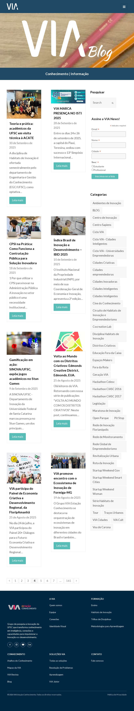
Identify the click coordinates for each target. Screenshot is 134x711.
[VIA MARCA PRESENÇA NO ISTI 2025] (68, 96)
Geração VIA (100, 374)
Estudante (99, 166)
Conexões (54, 619)
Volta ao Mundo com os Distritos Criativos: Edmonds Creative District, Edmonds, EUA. (68, 365)
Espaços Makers (102, 360)
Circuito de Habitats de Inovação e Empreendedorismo (107, 315)
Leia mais (17, 200)
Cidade (96, 151)
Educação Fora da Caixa (107, 353)
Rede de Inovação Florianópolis (103, 427)
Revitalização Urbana (106, 456)
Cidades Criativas (104, 262)
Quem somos (55, 605)
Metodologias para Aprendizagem (107, 626)
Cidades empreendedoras (103, 272)
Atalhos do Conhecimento (19, 660)
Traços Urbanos (113, 512)
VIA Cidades (100, 520)
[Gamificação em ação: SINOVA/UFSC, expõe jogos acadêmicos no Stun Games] (24, 343)
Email (95, 129)
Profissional (100, 170)
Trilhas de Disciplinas (101, 619)
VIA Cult (118, 520)
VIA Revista (12, 674)
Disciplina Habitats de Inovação (106, 336)
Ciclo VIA (98, 232)
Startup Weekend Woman (103, 491)
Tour (95, 512)
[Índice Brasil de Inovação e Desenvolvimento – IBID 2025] (68, 225)
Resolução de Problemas (61, 667)
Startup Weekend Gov (106, 470)
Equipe (52, 612)
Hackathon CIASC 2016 (107, 389)
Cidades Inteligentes (105, 288)
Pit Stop (119, 418)
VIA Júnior (54, 681)
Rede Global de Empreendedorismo (105, 446)
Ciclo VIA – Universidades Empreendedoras (108, 253)
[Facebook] (9, 644)
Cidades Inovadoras (105, 281)
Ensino (94, 605)
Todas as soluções (58, 660)
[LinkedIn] (29, 644)
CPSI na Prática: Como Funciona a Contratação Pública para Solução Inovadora (23, 253)
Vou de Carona (102, 527)
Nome (96, 140)
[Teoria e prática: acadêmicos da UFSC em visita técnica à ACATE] (24, 104)
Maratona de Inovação (106, 410)
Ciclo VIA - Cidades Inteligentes (104, 241)
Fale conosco (97, 660)
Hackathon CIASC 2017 (107, 396)
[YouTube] (22, 644)
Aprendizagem (56, 674)
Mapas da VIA (14, 667)
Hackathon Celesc (104, 381)
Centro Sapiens (102, 225)
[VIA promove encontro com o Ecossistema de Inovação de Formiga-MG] (68, 461)
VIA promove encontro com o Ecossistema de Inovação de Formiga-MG (65, 483)
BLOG (96, 210)
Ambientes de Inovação (107, 203)
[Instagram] (16, 644)
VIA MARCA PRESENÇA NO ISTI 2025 (68, 113)
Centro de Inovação (105, 217)
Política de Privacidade (117, 695)
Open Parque (101, 418)
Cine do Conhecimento (106, 303)
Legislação (99, 403)
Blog (9, 681)
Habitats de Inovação (101, 612)
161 (68, 580)
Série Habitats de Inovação (103, 503)
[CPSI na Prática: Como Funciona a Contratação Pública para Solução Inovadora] (24, 227)
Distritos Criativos (104, 345)
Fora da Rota (100, 367)
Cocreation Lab (102, 326)
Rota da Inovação (103, 463)
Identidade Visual (57, 626)
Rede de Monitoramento (108, 437)
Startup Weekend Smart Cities (107, 480)
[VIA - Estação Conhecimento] (12, 6)
